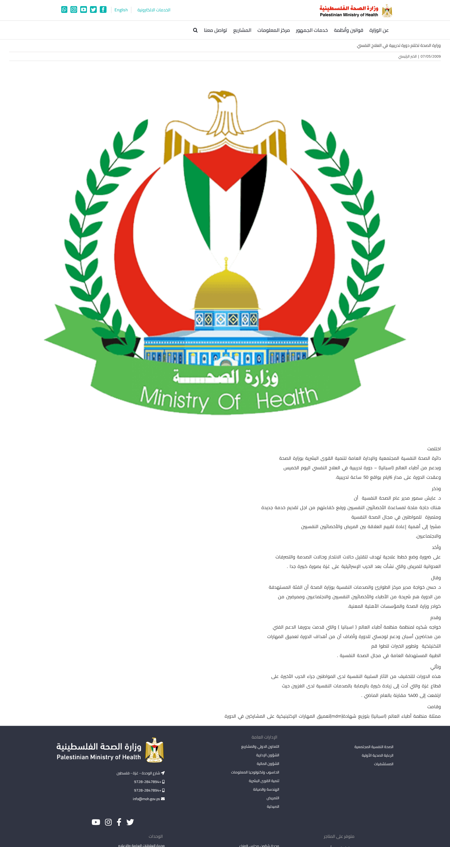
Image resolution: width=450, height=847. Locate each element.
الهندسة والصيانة (266, 789)
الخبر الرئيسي (407, 56)
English (121, 10)
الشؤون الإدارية (267, 754)
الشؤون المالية (268, 763)
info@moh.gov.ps (147, 798)
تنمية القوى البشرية (264, 780)
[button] (195, 30)
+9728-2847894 (148, 781)
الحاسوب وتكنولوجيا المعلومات (255, 772)
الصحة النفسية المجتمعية (373, 747)
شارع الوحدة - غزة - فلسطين (139, 773)
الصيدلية (273, 806)
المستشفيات (383, 763)
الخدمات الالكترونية (154, 10)
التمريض (273, 797)
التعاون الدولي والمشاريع (260, 746)
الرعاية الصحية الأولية (377, 755)
